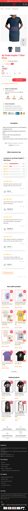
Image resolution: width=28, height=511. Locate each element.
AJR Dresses (15, 9)
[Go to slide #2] (17, 49)
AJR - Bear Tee (18, 363)
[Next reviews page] (25, 276)
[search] (24, 4)
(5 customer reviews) (12, 61)
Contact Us (3, 483)
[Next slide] (25, 28)
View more (14, 371)
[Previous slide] (2, 28)
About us (3, 462)
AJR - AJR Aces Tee (6, 342)
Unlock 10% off (3, 504)
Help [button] (25, 509)
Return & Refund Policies (6, 481)
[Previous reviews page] (18, 276)
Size (3, 71)
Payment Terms (4, 479)
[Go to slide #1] (10, 49)
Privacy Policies (4, 466)
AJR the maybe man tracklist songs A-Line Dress (20, 415)
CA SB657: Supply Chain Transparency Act (10, 470)
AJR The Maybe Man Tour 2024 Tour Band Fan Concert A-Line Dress (7, 415)
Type (3, 66)
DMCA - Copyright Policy (6, 468)
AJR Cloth (7, 9)
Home (2, 9)
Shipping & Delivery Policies (7, 477)
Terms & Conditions (5, 464)
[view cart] (26, 4)
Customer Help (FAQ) (5, 485)
